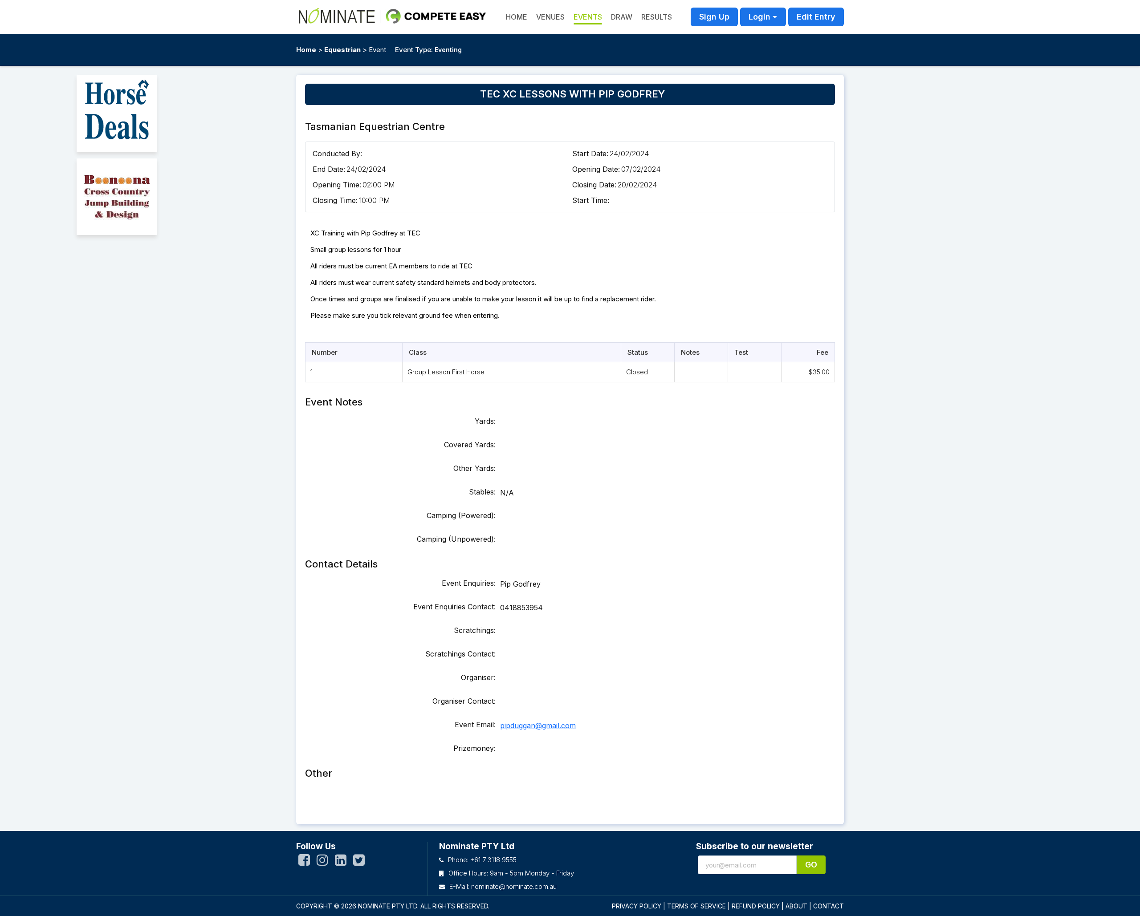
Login (759, 16)
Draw (621, 16)
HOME (516, 16)
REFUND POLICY (756, 906)
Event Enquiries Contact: (454, 606)
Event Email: (475, 724)
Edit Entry (816, 16)
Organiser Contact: (464, 701)
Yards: (485, 421)
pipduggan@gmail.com (538, 725)
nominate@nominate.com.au (514, 886)
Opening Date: (596, 169)
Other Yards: (474, 468)
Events (588, 16)
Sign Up (714, 16)
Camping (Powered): (461, 515)
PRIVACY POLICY (636, 906)
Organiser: (478, 677)
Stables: (482, 491)
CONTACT (828, 906)
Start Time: (590, 200)
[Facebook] (304, 862)
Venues (550, 16)
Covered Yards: (470, 444)
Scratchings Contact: (460, 653)
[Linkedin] (340, 862)
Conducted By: (337, 153)
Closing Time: (335, 200)
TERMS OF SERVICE (696, 906)
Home (306, 49)
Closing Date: (594, 184)
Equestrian (342, 49)
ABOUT (796, 906)
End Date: (329, 169)
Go (811, 864)
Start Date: (590, 153)
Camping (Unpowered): (456, 539)
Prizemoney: (474, 748)
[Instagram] (322, 862)
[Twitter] (359, 862)
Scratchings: (475, 630)
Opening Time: (337, 184)
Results (656, 16)
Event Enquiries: (469, 583)
